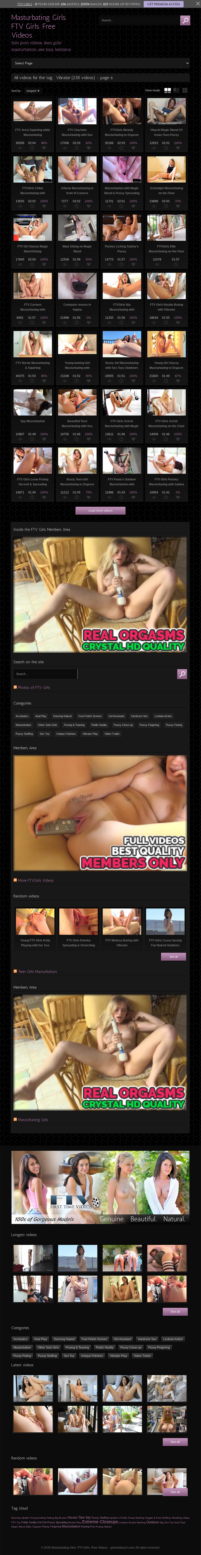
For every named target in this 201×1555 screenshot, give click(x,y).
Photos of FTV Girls (34, 687)
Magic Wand (18, 1526)
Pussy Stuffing (24, 733)
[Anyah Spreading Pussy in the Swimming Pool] (77, 1289)
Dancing (16, 1517)
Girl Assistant (116, 716)
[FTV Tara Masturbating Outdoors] (167, 1289)
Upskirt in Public (118, 1517)
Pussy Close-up (123, 724)
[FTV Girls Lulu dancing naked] (33, 1258)
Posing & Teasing (74, 724)
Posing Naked (104, 1526)
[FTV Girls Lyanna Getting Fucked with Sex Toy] (167, 1258)
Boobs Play (74, 1522)
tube (167, 90)
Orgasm (36, 1526)
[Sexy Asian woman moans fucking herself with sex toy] (33, 1388)
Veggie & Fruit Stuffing (158, 1517)
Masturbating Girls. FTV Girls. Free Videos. (39, 26)
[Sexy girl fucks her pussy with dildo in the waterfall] (167, 1388)
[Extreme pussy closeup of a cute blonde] (33, 1419)
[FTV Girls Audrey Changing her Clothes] (33, 1289)
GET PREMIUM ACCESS (163, 4)
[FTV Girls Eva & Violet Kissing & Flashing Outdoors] (122, 1258)
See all (173, 956)
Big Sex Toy (167, 1522)
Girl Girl (42, 1522)
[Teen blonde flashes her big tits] (167, 1419)
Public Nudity (99, 724)
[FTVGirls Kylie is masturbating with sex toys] (77, 1419)
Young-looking (38, 1517)
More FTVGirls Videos (36, 880)
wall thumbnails (184, 90)
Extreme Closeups (100, 1521)
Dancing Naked (62, 716)
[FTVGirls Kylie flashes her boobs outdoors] (122, 1419)
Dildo (29, 1526)
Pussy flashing (136, 1517)
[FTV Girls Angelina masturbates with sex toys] (122, 1388)
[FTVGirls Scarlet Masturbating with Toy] (167, 1481)
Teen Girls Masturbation (37, 971)
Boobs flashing (137, 1522)
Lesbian (123, 1522)
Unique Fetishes (66, 733)
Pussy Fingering (149, 724)
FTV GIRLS (24, 4)
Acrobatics (22, 716)
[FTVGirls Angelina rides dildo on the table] (77, 1388)
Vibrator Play (90, 733)
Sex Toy (45, 733)
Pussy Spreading (57, 1522)
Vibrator (72, 1517)
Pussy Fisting (174, 724)
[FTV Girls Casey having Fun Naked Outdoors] (77, 1258)
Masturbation (23, 724)
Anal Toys (179, 1522)
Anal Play (40, 716)
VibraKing (176, 1517)
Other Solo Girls (47, 724)
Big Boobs (60, 1517)
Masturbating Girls (33, 1119)
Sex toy (84, 1517)
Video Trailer (112, 733)
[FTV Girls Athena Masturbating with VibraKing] (77, 1481)
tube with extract (176, 90)
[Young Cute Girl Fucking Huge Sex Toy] (122, 1481)
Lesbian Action (163, 716)
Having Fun (88, 1526)
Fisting (50, 1517)
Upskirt (25, 1517)
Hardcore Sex (139, 716)
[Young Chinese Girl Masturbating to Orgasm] (122, 1289)
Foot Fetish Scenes (90, 716)
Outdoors (152, 1522)
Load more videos (100, 510)
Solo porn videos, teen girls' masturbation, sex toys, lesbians (41, 46)
